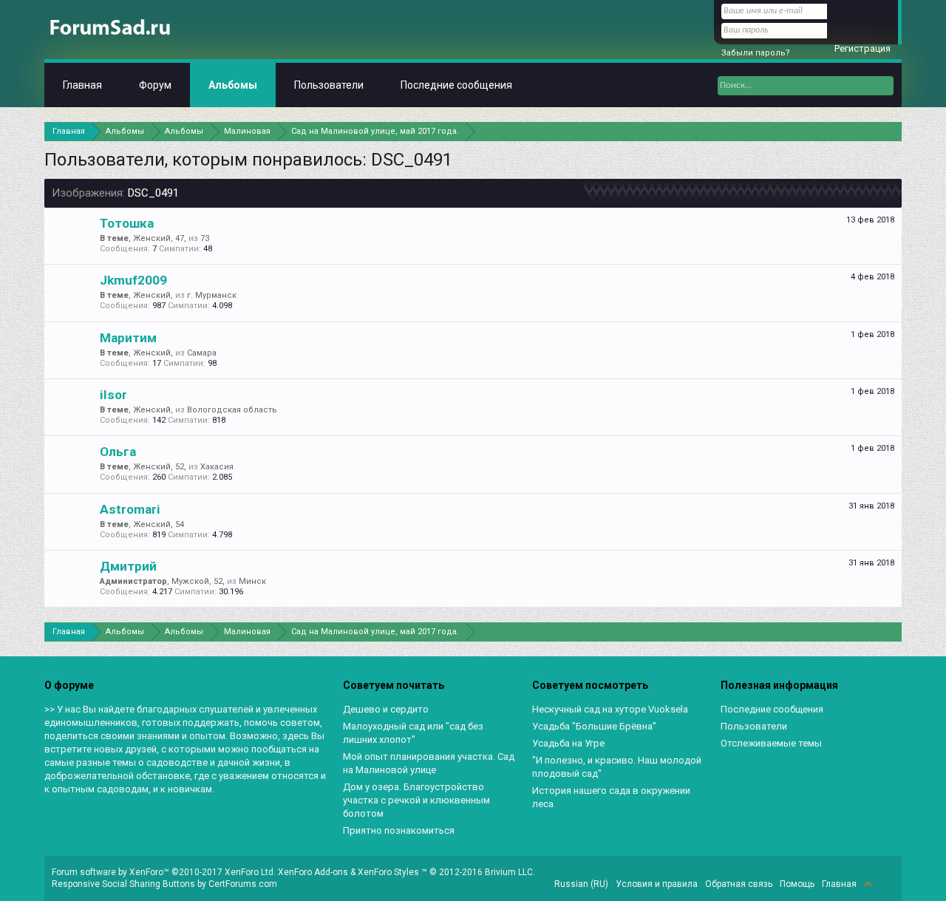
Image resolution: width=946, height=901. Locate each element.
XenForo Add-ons (313, 872)
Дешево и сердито (386, 709)
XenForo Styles (388, 872)
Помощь (797, 884)
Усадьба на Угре (568, 743)
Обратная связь (738, 884)
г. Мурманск (211, 295)
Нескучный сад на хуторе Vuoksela (610, 709)
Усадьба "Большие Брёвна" (594, 726)
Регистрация (862, 48)
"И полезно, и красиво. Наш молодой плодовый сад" (616, 767)
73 (204, 238)
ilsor (113, 394)
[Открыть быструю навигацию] (892, 131)
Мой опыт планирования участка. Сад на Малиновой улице (428, 763)
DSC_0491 (153, 193)
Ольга (118, 451)
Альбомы (232, 85)
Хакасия (217, 467)
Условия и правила (657, 884)
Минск (252, 581)
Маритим (128, 337)
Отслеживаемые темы (771, 743)
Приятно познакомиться (399, 830)
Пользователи (329, 85)
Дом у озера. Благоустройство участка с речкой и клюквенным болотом (416, 800)
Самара (202, 353)
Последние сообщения (456, 85)
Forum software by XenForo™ (164, 872)
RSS (885, 884)
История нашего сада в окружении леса (611, 797)
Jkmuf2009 (133, 280)
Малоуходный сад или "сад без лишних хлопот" (413, 733)
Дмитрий (128, 566)
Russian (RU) (581, 884)
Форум (155, 85)
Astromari (130, 509)
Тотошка (127, 223)
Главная (82, 85)
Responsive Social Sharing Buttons (123, 884)
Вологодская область (232, 410)
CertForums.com (242, 884)
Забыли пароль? (755, 53)
